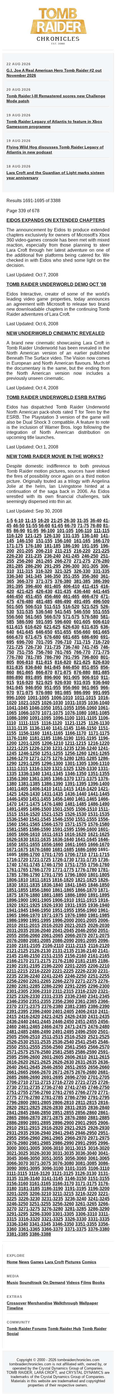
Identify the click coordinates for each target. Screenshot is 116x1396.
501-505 (14, 606)
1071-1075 (52, 713)
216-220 (82, 551)
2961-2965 (52, 1138)
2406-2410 (86, 1011)
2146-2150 (29, 955)
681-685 (71, 637)
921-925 (44, 682)
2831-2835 (75, 1107)
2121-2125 (17, 950)
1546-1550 (63, 819)
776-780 (14, 657)
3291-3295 (17, 1214)
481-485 (44, 601)
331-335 (101, 571)
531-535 (25, 611)
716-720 (101, 642)
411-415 (90, 586)
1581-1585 (17, 829)
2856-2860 (86, 1112)
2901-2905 (86, 1122)
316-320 (43, 571)
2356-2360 (63, 1001)
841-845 (52, 667)
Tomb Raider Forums (27, 1328)
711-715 (82, 642)
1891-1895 (99, 895)
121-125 (33, 535)
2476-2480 (99, 1026)
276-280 (101, 561)
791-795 (71, 657)
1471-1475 (29, 804)
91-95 (33, 530)
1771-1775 (63, 869)
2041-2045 (63, 930)
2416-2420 (29, 1016)
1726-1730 (63, 859)
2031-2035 (17, 930)
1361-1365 (40, 778)
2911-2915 (29, 1128)
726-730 (33, 647)
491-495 (82, 601)
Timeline (15, 1308)
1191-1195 (86, 738)
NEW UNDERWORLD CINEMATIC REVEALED (55, 333)
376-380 (63, 581)
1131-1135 (17, 728)
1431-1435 (52, 793)
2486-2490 (40, 1031)
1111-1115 (29, 723)
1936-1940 (99, 905)
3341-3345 (40, 1224)
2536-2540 (63, 1041)
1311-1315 (17, 768)
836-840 (33, 667)
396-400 (33, 586)
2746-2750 (99, 1087)
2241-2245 (52, 976)
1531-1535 (99, 814)
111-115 (102, 530)
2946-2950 (86, 1133)
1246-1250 (29, 753)
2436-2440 (17, 1021)
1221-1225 (17, 748)
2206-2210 (99, 966)
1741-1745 (29, 864)
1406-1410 (40, 788)
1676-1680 (40, 849)
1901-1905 (40, 900)
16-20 (43, 520)
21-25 (57, 520)
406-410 (71, 586)
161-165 (82, 540)
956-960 (71, 687)
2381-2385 (75, 1006)
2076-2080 (17, 940)
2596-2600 (29, 1057)
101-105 (65, 530)
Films (86, 1282)
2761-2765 (63, 1092)
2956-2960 (29, 1138)
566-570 (52, 616)
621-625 (52, 626)
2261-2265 (40, 981)
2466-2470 (52, 1026)
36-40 (96, 520)
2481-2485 (17, 1031)
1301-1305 (75, 763)
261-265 (44, 561)
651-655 (63, 632)
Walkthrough (65, 1303)
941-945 (14, 687)
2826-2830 (52, 1107)
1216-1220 (99, 743)
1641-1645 (86, 839)
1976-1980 (75, 915)
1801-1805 (99, 874)
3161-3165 (40, 1183)
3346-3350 (63, 1224)
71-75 (83, 525)
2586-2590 (86, 1052)
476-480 (25, 601)
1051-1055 (63, 707)
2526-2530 (17, 1041)
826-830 (101, 662)
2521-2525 (99, 1036)
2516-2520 (75, 1036)
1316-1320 (40, 768)
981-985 (63, 692)
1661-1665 (75, 844)
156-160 (63, 540)
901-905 (71, 677)
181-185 (52, 545)
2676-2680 (86, 1072)
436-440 (82, 591)
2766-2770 (86, 1092)
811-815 (44, 662)
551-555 (101, 611)
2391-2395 (17, 1011)
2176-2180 (63, 961)
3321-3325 (52, 1219)
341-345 (33, 576)
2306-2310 (40, 991)
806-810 (25, 662)
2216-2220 (40, 971)
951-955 (52, 687)
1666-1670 (99, 844)
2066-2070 (75, 935)
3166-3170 (63, 1183)
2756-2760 (40, 1092)
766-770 (82, 652)
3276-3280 (52, 1208)
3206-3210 (40, 1193)
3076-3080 (63, 1163)
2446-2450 (63, 1021)
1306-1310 (99, 763)
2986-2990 (63, 1143)
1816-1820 (63, 880)
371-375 (44, 581)
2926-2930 (99, 1128)
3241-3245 (99, 1198)
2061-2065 (52, 935)
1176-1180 (17, 738)
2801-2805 (40, 1102)
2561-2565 (75, 1047)
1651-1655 (29, 844)
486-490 (63, 601)
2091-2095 (86, 940)
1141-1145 (62, 728)
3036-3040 (86, 1153)
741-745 (90, 647)
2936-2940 (40, 1133)
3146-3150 (75, 1178)
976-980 (44, 692)
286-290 (33, 566)
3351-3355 (86, 1224)
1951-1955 (63, 910)
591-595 (44, 621)
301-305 (90, 566)
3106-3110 (99, 1168)
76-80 (96, 525)
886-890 (14, 677)
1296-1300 (52, 763)
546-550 (82, 611)
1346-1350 (75, 773)
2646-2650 (52, 1067)
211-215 (63, 551)
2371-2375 (29, 1006)
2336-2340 (75, 996)
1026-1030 (52, 702)
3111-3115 (16, 1173)
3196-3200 (99, 1188)
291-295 (52, 566)
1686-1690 (86, 849)
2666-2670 (40, 1072)
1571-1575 (75, 824)
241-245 (71, 556)
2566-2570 (99, 1047)
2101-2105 (29, 945)
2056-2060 (29, 935)
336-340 (14, 576)
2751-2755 (17, 1092)
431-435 (63, 591)
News (24, 1262)
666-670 (14, 637)
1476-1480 (52, 804)
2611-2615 (99, 1057)
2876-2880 (75, 1117)
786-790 (52, 657)
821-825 (82, 662)
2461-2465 (29, 1026)
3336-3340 (17, 1224)
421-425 (25, 591)
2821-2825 (29, 1107)
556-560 (14, 616)
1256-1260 (75, 753)
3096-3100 (52, 1168)
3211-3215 (63, 1193)
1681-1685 (63, 849)
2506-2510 (29, 1036)
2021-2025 (75, 925)
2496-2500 (86, 1031)
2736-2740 (52, 1087)
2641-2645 (29, 1067)
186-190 (71, 545)
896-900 (52, 677)
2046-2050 (86, 930)
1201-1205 (29, 743)
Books (98, 1282)
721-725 (14, 647)
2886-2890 (17, 1122)
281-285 (14, 566)
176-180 (33, 545)
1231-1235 (63, 748)
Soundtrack (30, 1282)
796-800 (90, 657)
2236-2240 (29, 976)
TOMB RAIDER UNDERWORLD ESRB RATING (56, 397)
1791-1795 (52, 874)
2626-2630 (63, 1062)
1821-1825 (86, 880)
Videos (73, 1282)
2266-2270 (63, 981)
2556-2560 (52, 1047)
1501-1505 (63, 809)
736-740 (71, 647)
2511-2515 (52, 1036)
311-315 (25, 571)
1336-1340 (29, 773)
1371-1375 (86, 778)
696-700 (25, 642)
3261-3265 (86, 1203)
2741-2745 (75, 1087)
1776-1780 (86, 869)
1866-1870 (86, 890)
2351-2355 (40, 1001)
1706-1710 (75, 854)
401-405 (52, 586)
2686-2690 (29, 1077)
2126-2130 (40, 950)
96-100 (48, 530)
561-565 (33, 616)
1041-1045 (17, 707)
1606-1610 (29, 834)
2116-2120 (99, 945)
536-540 (44, 611)
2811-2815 (86, 1102)
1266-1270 (17, 758)
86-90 (19, 530)
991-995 (101, 692)
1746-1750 (52, 864)
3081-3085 (86, 1163)
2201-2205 (75, 966)
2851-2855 (63, 1112)
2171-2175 (40, 961)
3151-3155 (99, 1178)
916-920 (25, 682)
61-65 (57, 525)
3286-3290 (99, 1208)
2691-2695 (52, 1077)
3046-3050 (29, 1158)
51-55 (31, 525)
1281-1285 (86, 758)
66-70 (70, 525)
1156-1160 (29, 733)
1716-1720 (17, 859)
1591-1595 (63, 829)
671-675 (33, 637)
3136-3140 (29, 1178)
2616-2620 (17, 1062)
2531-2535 (40, 1041)
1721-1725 (40, 859)
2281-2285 (29, 986)
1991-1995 (40, 920)
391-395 (14, 586)
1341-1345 (52, 773)
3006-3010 (52, 1148)
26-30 (69, 520)
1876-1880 (29, 895)
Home (12, 1262)
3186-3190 (52, 1188)
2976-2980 (17, 1143)
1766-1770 (40, 869)
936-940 (101, 682)
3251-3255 (40, 1203)
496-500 (101, 601)
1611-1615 (52, 834)
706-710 (63, 642)
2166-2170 (17, 961)
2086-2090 (63, 940)
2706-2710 (17, 1082)
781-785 (33, 657)
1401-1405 (17, 788)
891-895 (33, 677)
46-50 (18, 525)
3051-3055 (52, 1158)
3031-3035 (63, 1153)
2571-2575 (17, 1052)
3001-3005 (29, 1148)
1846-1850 (99, 885)
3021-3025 (17, 1153)
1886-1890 (75, 895)
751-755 (25, 652)
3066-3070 (17, 1163)
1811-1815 (40, 880)
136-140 (90, 535)
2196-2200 (52, 966)
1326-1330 (86, 768)
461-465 (71, 596)
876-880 (82, 672)
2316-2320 (86, 991)
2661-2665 (17, 1072)
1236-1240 (86, 748)
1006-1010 (62, 697)
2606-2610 (75, 1057)
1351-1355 (99, 773)
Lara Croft (54, 1262)
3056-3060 (75, 1158)
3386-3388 (40, 1234)
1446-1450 (17, 799)
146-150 (25, 540)
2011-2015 (29, 925)
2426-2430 (75, 1016)
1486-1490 (99, 804)
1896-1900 (17, 900)
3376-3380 (99, 1229)
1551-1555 (86, 819)
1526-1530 (75, 814)
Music (12, 1282)
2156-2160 (75, 955)
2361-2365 (86, 1001)
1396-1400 (99, 783)
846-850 (71, 667)
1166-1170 (75, 733)
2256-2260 (17, 981)
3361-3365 (29, 1229)
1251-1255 (52, 753)
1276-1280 (63, 758)
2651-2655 (75, 1067)
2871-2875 (52, 1117)
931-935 (82, 682)
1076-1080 (75, 713)
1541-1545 (40, 819)
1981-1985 (99, 915)
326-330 (82, 571)
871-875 (63, 672)
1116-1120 (51, 723)
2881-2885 (99, 1117)
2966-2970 (75, 1138)
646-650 (44, 632)
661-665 (101, 632)
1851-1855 (17, 890)
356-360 (90, 576)
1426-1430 (29, 793)
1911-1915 (86, 900)
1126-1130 (99, 723)
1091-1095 (40, 718)
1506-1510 (86, 809)
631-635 (90, 626)
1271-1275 (40, 758)
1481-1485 (75, 804)
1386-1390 (52, 783)
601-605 (82, 621)
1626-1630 (17, 839)
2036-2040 (40, 930)
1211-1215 (75, 743)
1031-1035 (75, 702)
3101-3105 (75, 1168)
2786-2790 (75, 1097)
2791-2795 (99, 1097)
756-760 (44, 652)
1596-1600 (86, 829)
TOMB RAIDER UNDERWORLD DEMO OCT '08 (56, 284)
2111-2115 (75, 945)
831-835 (14, 667)
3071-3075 (40, 1163)
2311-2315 (63, 991)
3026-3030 (40, 1153)
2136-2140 (86, 950)
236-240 (52, 556)
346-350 (52, 576)
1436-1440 (75, 793)
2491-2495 (63, 1031)
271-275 (82, 561)
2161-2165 (99, 955)
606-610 (101, 621)
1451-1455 (40, 799)
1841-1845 (75, 885)
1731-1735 (86, 859)
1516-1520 (29, 814)
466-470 (90, 596)
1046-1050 (40, 707)
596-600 (63, 621)
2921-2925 (75, 1128)
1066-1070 (29, 713)
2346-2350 (17, 1001)
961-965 (90, 687)
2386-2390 (99, 1006)
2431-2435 (99, 1016)
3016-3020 (99, 1148)
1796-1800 (75, 874)
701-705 (44, 642)
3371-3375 (75, 1229)
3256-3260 (63, 1203)
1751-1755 (75, 864)
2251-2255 (99, 976)
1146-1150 (86, 728)
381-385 (82, 581)
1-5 (9, 520)
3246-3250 (17, 1203)
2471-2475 (75, 1026)
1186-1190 (62, 738)
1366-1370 (63, 778)
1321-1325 (63, 768)
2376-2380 (52, 1006)
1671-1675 (17, 849)
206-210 (44, 551)
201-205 (25, 551)
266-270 (63, 561)
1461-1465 (86, 799)
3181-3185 (29, 1188)
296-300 (71, 566)
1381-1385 (29, 783)
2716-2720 (63, 1082)
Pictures (73, 1262)
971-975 (25, 692)
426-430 (44, 591)
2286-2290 (52, 986)
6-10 (18, 520)
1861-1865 (63, 890)
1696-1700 (29, 854)
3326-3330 (75, 1219)
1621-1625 (99, 834)
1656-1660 (52, 844)
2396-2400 (40, 1011)
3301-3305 (63, 1214)
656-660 (82, 632)
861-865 (25, 672)
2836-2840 (99, 1107)
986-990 (82, 692)
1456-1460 (63, 799)
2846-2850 (40, 1112)
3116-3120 (39, 1173)
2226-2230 (86, 971)
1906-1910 (63, 900)
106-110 (83, 530)
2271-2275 (86, 981)
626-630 (71, 626)
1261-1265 (99, 753)
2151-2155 (52, 955)
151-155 (44, 540)
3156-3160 (17, 1183)
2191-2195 (29, 966)
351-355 (71, 576)
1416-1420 (86, 788)
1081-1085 (99, 713)
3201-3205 (17, 1193)
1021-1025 (29, 702)
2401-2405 (63, 1011)
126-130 (52, 535)
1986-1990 (17, 920)
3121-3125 (62, 1173)
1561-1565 (29, 824)
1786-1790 (29, 874)
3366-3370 (52, 1229)
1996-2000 (63, 920)
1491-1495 (17, 809)
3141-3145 (52, 1178)
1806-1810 (17, 880)
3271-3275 (29, 1208)
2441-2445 (40, 1021)
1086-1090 (17, 718)
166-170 (101, 540)
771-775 (101, 652)
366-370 (25, 581)
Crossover (16, 1303)
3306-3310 (86, 1214)
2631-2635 (86, 1062)
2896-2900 (63, 1122)
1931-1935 (75, 905)
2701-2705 (99, 1077)
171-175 (14, 545)
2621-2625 (40, 1062)
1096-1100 (63, 718)
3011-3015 (75, 1148)
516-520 (71, 606)
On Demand (54, 1282)
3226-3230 (29, 1198)
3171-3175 (86, 1183)
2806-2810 (63, 1102)
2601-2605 (52, 1057)
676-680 (52, 637)
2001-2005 (86, 920)
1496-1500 (40, 809)
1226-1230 (40, 748)
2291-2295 (75, 986)
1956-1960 (86, 910)
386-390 (101, 581)
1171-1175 (99, 733)
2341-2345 (99, 996)
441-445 (101, 591)
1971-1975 (52, 915)
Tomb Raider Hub (64, 1328)
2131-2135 (63, 950)
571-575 (71, 616)
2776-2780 (29, 1097)
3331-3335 (99, 1219)
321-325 (63, 571)
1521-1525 (52, 814)
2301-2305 (17, 991)
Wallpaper (88, 1303)
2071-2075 (99, 935)
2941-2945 (63, 1133)
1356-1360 (17, 778)
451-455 (33, 596)
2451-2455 (86, 1021)
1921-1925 (29, 905)
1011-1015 (85, 697)
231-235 (33, 556)
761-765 (63, 652)
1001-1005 (38, 697)
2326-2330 (29, 996)
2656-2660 (99, 1067)
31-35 (82, 520)
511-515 (52, 606)
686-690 (90, 637)
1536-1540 (17, 819)
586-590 (25, 621)
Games (37, 1262)
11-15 (30, 520)
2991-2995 (86, 1143)
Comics (89, 1262)
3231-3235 (52, 1198)
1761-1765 (17, 869)
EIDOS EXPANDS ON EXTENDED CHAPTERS (55, 220)
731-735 (52, 647)
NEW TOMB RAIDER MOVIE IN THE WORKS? (54, 456)
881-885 (101, 672)
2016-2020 (52, 925)
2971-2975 (99, 1138)
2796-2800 (17, 1102)
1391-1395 (75, 783)
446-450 (14, 596)
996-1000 (16, 697)
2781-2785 (52, 1097)
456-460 (52, 596)
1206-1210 (52, 743)
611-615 (14, 626)
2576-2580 (40, 1052)
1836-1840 (52, 885)
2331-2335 (52, 996)
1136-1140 (40, 728)
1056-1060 (86, 707)
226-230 (14, 556)
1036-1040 (99, 702)
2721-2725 (86, 1082)
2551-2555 (29, 1047)
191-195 (90, 545)
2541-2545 (86, 1041)
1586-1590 (40, 829)
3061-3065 (99, 1158)
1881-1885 (52, 895)
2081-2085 (40, 940)
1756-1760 (99, 864)
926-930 (63, 682)
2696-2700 (75, 1077)
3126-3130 (86, 1173)
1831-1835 (29, 885)
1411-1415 (63, 788)
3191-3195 (75, 1188)
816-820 (63, 662)
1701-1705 (52, 854)
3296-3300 (40, 1214)
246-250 (90, 556)
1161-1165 (52, 733)
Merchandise (40, 1303)
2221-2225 (63, 971)
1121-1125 (75, 723)
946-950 (33, 687)
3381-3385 (17, 1234)
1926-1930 (52, 905)
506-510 (33, 606)
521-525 (90, 606)
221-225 (101, 551)
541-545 (63, 611)
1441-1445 (99, 793)
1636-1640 (63, 839)
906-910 (90, 677)
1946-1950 (40, 910)
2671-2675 (63, 1072)
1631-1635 (40, 839)
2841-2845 (17, 1112)
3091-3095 (29, 1168)
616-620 (33, 626)
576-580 (90, 616)
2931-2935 (17, 1133)
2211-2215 (17, 971)
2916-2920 (52, 1128)
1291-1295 (29, 763)
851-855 (90, 667)
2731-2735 (29, 1087)
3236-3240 (75, 1198)
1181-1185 (40, 738)
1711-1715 (99, 854)
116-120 (14, 535)
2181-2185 (86, 961)
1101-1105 (86, 718)
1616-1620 (75, 834)
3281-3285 (75, 1208)
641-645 (25, 632)
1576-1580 (99, 824)
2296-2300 (99, 986)
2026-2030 (99, 925)
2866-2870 (29, 1117)
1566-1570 (52, 824)
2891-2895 (40, 1122)
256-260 (25, 561)
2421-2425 (52, 1016)
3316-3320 (29, 1219)
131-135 (71, 535)
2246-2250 (75, 976)
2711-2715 (40, 1082)
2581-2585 (63, 1052)
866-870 (44, 672)
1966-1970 (29, 915)
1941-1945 (17, 910)
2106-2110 (53, 945)
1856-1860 (40, 890)
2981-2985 (40, 1143)
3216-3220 (86, 1193)
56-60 (44, 525)
